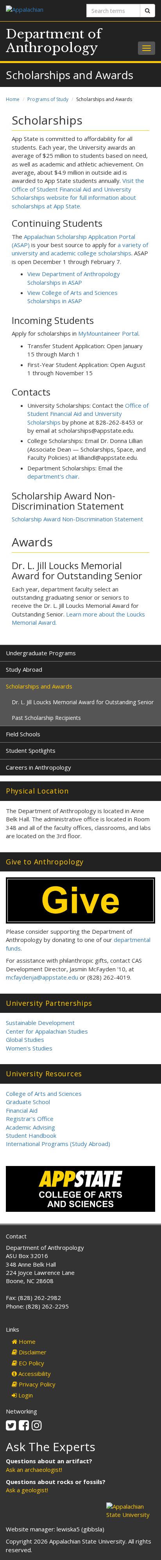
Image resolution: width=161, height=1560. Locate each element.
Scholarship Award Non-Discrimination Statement (77, 519)
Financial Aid (22, 1110)
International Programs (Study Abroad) (58, 1144)
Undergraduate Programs (41, 653)
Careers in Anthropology (38, 767)
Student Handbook (31, 1135)
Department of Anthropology (54, 41)
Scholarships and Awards (39, 686)
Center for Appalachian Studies (47, 1031)
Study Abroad (24, 669)
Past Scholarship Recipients (46, 717)
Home (13, 99)
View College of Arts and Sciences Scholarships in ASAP (72, 297)
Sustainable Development (40, 1023)
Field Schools (23, 734)
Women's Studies (29, 1048)
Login (25, 1395)
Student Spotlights (30, 750)
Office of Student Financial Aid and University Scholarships (87, 413)
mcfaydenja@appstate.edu (42, 977)
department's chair (52, 476)
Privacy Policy (36, 1384)
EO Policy (30, 1363)
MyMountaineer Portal (108, 333)
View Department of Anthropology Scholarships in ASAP (73, 278)
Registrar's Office (30, 1119)
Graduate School (28, 1102)
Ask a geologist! (27, 1490)
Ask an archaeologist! (34, 1469)
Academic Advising (30, 1127)
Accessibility (34, 1373)
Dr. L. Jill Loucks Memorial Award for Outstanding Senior (83, 702)
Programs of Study (47, 99)
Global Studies (25, 1039)
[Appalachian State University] (40, 10)
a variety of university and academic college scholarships (80, 249)
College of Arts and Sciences (44, 1093)
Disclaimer (32, 1352)
